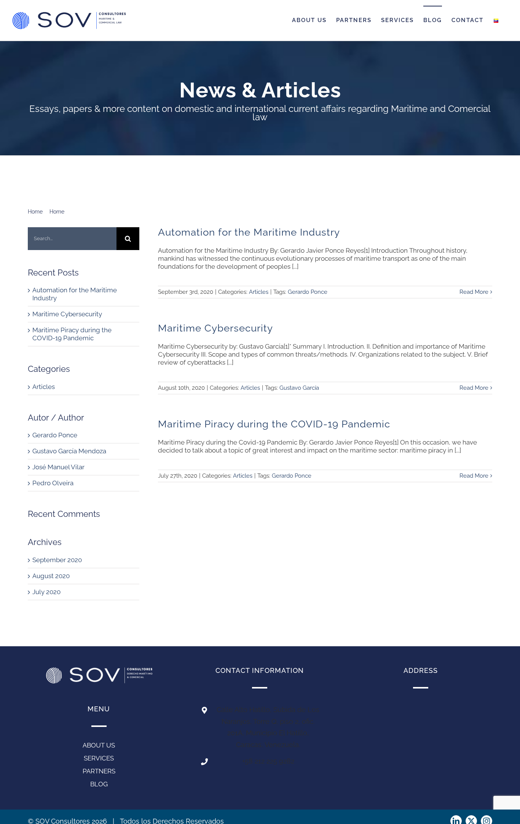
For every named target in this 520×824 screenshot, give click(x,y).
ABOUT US (99, 745)
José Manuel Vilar (58, 467)
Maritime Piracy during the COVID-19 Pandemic (72, 334)
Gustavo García (299, 387)
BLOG (99, 784)
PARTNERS (99, 771)
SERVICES (99, 758)
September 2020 (57, 560)
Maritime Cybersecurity (67, 314)
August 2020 (51, 576)
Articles (43, 386)
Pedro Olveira (52, 483)
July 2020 (46, 592)
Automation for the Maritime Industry (249, 232)
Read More (473, 291)
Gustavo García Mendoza (69, 451)
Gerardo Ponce (54, 435)
